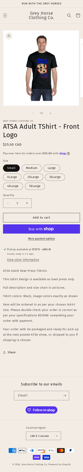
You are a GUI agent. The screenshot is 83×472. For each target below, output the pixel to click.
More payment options (41, 238)
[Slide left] (32, 113)
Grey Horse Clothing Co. (35, 464)
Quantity (8, 195)
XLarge (12, 177)
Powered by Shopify (59, 464)
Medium (31, 168)
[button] (5, 15)
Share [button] (12, 352)
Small (11, 168)
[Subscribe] (64, 395)
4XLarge (13, 186)
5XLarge (35, 186)
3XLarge (55, 177)
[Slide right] (50, 113)
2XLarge (33, 177)
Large (52, 168)
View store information (23, 260)
